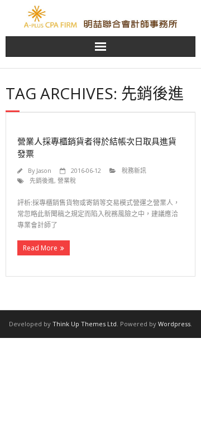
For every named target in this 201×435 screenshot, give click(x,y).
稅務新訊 (134, 170)
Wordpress (174, 324)
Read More (40, 248)
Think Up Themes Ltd (84, 324)
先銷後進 (42, 180)
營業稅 (67, 180)
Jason (43, 170)
